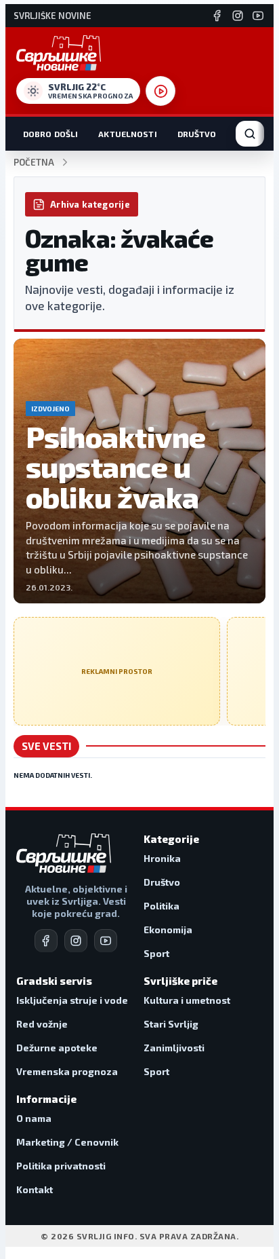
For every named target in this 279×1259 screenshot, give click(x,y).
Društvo (197, 133)
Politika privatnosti (61, 1165)
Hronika (162, 858)
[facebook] (46, 940)
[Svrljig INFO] (58, 53)
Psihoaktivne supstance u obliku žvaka (115, 466)
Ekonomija (168, 929)
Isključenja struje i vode (72, 1000)
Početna (34, 162)
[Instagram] (237, 15)
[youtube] (105, 940)
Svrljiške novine (52, 16)
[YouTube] (258, 15)
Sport (156, 953)
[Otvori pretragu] (250, 134)
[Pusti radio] (160, 91)
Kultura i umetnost (187, 1000)
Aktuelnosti (127, 133)
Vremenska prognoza (67, 1071)
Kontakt (34, 1189)
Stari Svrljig (171, 1024)
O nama (33, 1118)
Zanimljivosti (174, 1047)
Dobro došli (50, 133)
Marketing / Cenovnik (67, 1142)
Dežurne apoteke (57, 1047)
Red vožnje (42, 1024)
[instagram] (75, 940)
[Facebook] (217, 15)
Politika (161, 906)
